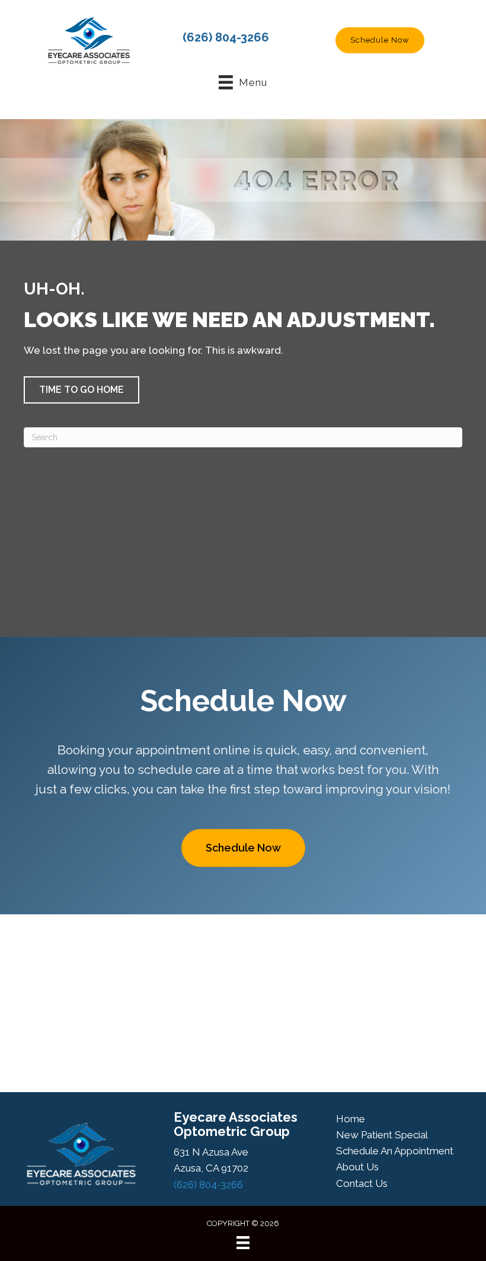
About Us (357, 1167)
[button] (379, 40)
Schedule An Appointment (394, 1151)
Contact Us (362, 1183)
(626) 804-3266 (226, 37)
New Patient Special (382, 1135)
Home (350, 1119)
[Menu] (243, 1242)
